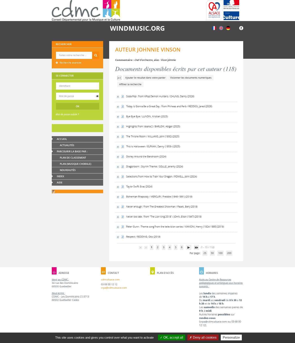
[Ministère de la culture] (231, 10)
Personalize (231, 337)
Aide (59, 182)
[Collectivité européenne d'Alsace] (214, 10)
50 (212, 253)
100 (220, 253)
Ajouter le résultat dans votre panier (145, 77)
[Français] (214, 27)
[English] (221, 27)
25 (204, 253)
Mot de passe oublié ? (67, 114)
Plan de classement (73, 157)
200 (229, 253)
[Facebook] (241, 27)
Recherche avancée (70, 62)
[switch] (97, 96)
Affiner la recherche (130, 84)
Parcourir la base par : (72, 151)
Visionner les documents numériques (191, 77)
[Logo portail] (86, 10)
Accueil (62, 139)
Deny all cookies (204, 337)
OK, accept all (173, 337)
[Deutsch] (228, 27)
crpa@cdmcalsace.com (114, 287)
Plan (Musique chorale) (75, 164)
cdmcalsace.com (110, 279)
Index (60, 176)
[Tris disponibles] (119, 77)
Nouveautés (68, 170)
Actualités (67, 145)
